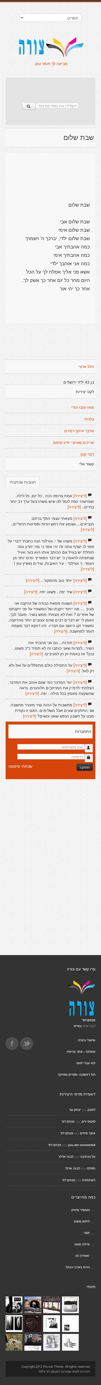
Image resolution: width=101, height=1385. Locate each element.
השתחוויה (88, 1180)
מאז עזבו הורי (82, 407)
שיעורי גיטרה (86, 1040)
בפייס (78, 1026)
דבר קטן (87, 454)
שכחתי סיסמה (20, 766)
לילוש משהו (82, 1221)
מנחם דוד (68, 1121)
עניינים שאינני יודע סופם (73, 442)
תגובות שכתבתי (22, 482)
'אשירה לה (82, 1256)
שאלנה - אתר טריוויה (80, 1051)
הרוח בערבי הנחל (78, 1267)
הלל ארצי (86, 366)
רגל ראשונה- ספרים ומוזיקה (76, 1074)
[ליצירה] (80, 495)
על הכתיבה (87, 1156)
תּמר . (86, 1233)
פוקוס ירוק (88, 1121)
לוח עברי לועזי (85, 1063)
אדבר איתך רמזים (79, 431)
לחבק (91, 1109)
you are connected (81, 1145)
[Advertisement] (50, 87)
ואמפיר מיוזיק (80, 1210)
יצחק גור (75, 1109)
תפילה (91, 1168)
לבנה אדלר (66, 1156)
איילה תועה (82, 1244)
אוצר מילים (87, 1133)
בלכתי (89, 419)
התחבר (84, 767)
